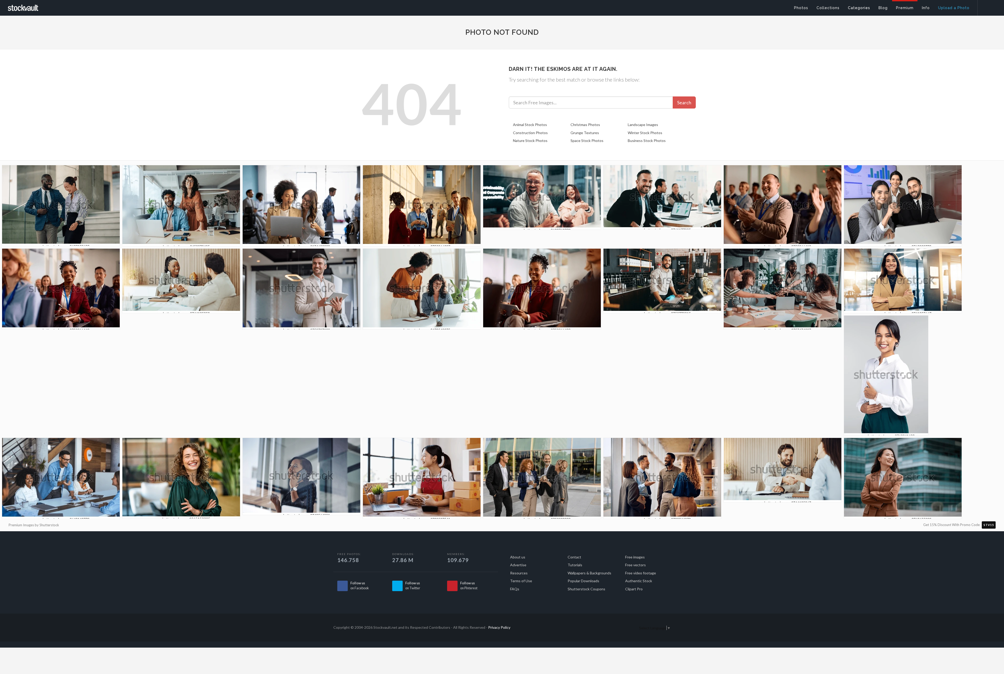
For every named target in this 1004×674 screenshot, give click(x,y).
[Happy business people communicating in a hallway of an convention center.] (422, 207)
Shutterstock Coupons (586, 589)
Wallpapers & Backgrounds (589, 573)
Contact (574, 557)
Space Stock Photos (587, 140)
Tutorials (575, 565)
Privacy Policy (499, 627)
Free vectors (635, 565)
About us (517, 557)
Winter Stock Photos (645, 132)
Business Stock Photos (647, 140)
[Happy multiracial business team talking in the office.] (662, 480)
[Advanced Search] (987, 6)
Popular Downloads (583, 581)
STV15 (989, 525)
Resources (519, 573)
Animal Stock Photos (530, 124)
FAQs (514, 589)
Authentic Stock (638, 581)
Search (684, 102)
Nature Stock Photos (530, 140)
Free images (635, 557)
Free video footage (640, 573)
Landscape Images (643, 124)
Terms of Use (521, 581)
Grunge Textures (585, 132)
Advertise (518, 565)
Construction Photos (530, 132)
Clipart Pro (634, 589)
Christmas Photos (585, 124)
